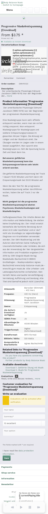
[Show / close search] (23, 10)
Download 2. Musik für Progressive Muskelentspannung (21, 371)
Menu (9, 10)
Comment (20, 78)
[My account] (37, 10)
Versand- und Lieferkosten (15, 501)
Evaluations (7, 376)
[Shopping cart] (43, 10)
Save (6, 458)
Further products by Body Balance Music (25, 360)
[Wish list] (30, 10)
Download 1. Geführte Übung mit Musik (24, 367)
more (9, 96)
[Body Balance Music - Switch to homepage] (12, 3)
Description (7, 88)
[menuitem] (7, 10)
